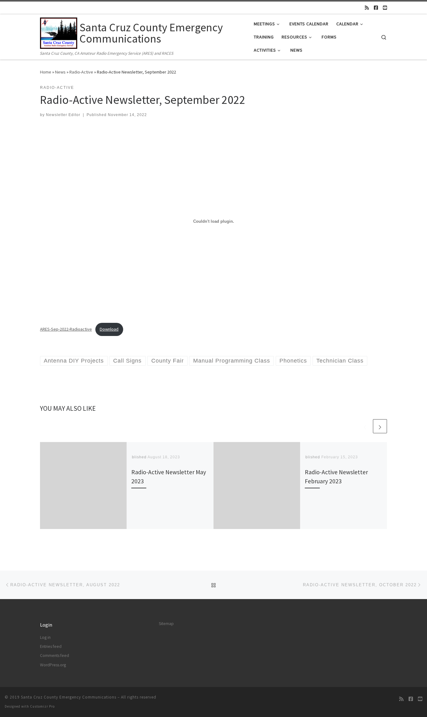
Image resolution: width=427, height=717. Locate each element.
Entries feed (51, 646)
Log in (45, 637)
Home (45, 72)
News (60, 72)
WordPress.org (53, 665)
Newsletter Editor (63, 115)
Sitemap (166, 623)
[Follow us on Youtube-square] (385, 7)
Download (109, 329)
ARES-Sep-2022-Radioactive (66, 329)
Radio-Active (81, 72)
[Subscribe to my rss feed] (367, 7)
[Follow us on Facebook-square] (376, 7)
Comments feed (54, 655)
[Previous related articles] (365, 426)
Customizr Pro (42, 706)
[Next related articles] (380, 426)
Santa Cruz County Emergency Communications (68, 697)
